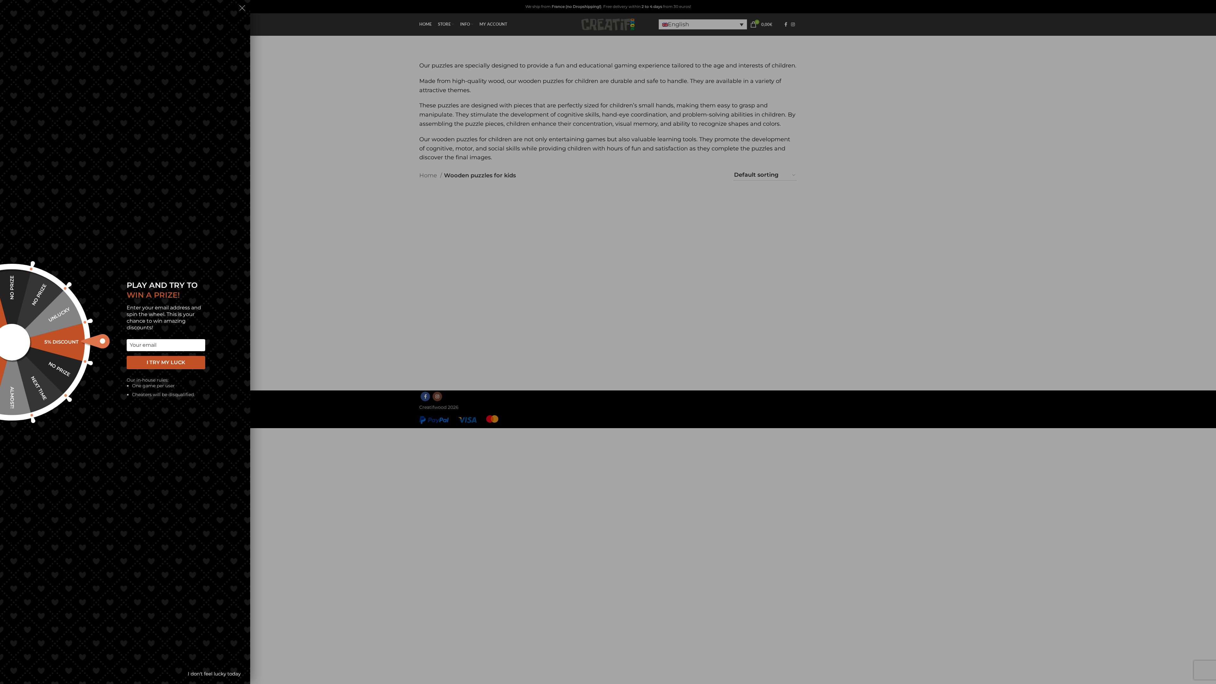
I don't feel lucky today (214, 674)
